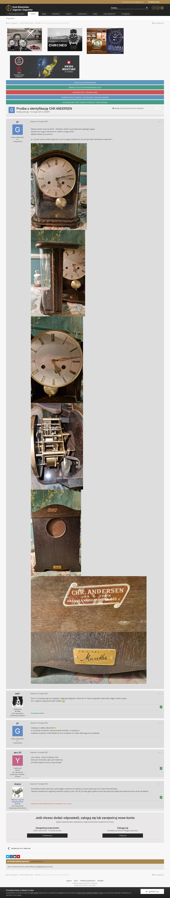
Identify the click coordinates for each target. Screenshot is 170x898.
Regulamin (10, 18)
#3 (162, 723)
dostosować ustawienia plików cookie (90, 893)
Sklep (95, 14)
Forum (33, 14)
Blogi (44, 14)
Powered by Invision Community (85, 885)
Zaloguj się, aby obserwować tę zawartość (129, 108)
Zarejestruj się (153, 2)
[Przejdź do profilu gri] (12, 110)
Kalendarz (56, 14)
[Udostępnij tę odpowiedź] (158, 122)
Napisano (39, 121)
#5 (162, 784)
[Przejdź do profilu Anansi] (17, 792)
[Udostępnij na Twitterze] (7, 856)
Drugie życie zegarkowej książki (85, 82)
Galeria (68, 14)
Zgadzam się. (153, 891)
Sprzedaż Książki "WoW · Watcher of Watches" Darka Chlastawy (85, 102)
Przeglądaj (126, 14)
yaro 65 (17, 752)
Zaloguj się (122, 835)
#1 (162, 122)
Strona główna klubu (16, 14)
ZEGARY (47, 112)
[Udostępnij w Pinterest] (18, 856)
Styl (75, 881)
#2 (162, 694)
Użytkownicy (82, 14)
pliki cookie (34, 893)
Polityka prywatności (87, 881)
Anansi (17, 784)
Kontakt (100, 881)
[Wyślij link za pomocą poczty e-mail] (14, 856)
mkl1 (17, 693)
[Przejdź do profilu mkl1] (17, 701)
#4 (162, 752)
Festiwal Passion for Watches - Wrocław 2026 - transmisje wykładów (85, 97)
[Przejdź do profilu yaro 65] (17, 760)
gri (28, 112)
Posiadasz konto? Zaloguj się (132, 2)
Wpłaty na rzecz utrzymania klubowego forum (85, 87)
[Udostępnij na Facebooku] (11, 856)
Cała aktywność (109, 14)
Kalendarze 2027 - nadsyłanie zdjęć (85, 92)
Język (69, 881)
